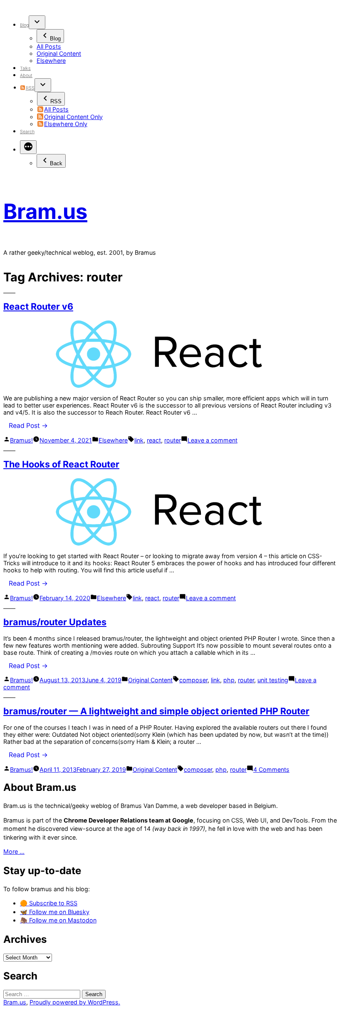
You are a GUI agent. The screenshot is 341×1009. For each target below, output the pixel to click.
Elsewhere (51, 60)
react (154, 440)
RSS (30, 88)
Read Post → (28, 426)
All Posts (49, 46)
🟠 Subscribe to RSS (48, 903)
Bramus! (21, 440)
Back (56, 163)
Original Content (59, 53)
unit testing (272, 679)
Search (27, 131)
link (138, 440)
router (172, 440)
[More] (28, 147)
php (229, 679)
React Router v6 (38, 306)
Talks (25, 68)
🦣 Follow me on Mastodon (58, 920)
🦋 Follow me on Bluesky (54, 911)
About (26, 75)
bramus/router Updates (54, 621)
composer (193, 679)
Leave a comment (212, 440)
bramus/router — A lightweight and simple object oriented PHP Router (156, 711)
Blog (24, 25)
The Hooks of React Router (61, 464)
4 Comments (271, 769)
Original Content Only (73, 116)
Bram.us (45, 211)
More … (14, 851)
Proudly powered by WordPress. (75, 1002)
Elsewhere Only (65, 123)
